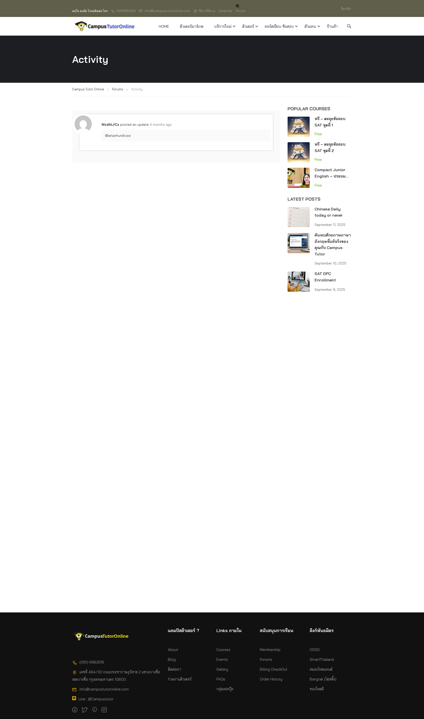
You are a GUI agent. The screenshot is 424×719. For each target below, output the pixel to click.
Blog (172, 659)
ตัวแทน (310, 26)
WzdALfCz (110, 124)
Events (222, 659)
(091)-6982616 (92, 662)
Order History (271, 679)
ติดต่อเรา (174, 669)
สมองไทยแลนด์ (321, 669)
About (173, 649)
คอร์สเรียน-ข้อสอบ (279, 26)
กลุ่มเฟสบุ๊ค (224, 689)
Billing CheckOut (273, 669)
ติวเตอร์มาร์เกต (191, 26)
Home (164, 26)
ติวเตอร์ (248, 26)
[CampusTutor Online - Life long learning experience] (104, 26)
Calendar (225, 11)
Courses (223, 649)
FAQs (220, 679)
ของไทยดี (317, 689)
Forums (117, 89)
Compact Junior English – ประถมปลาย (330, 176)
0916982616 (126, 11)
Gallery (222, 669)
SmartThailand (322, 659)
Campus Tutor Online (88, 89)
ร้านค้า (332, 26)
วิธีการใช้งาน (207, 11)
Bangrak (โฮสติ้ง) (323, 679)
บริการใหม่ (222, 26)
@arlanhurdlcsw (118, 135)
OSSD (315, 649)
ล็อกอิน (346, 9)
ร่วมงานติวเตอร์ (180, 679)
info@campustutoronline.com (167, 11)
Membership (270, 649)
